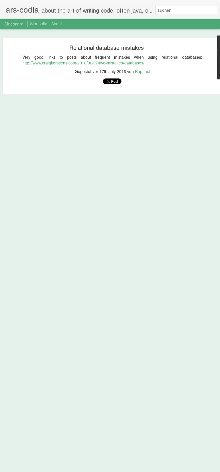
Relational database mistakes (106, 47)
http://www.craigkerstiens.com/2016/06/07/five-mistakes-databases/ (83, 63)
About (56, 23)
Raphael (142, 71)
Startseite (38, 23)
